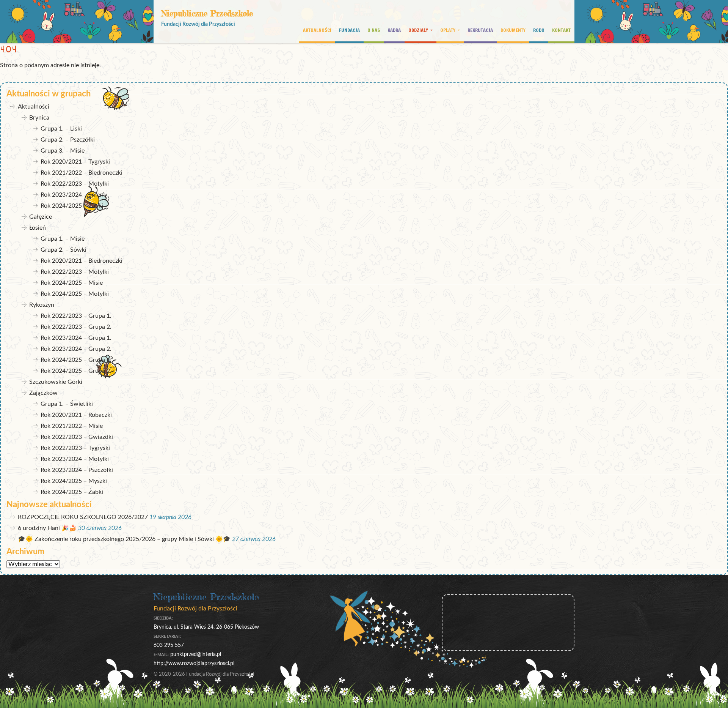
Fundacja (349, 30)
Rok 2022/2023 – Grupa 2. (76, 327)
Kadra (394, 30)
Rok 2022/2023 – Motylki (75, 184)
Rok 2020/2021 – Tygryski (75, 162)
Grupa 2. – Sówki (63, 250)
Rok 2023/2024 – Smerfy (74, 195)
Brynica (39, 118)
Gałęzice (40, 217)
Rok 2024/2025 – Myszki (74, 481)
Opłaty (448, 30)
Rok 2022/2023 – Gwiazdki (77, 437)
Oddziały (418, 30)
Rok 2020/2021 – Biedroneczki (81, 261)
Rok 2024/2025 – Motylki (75, 294)
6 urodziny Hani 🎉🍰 (47, 528)
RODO (538, 30)
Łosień (37, 228)
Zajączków (43, 393)
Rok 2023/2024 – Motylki (75, 459)
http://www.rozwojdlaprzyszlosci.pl (194, 663)
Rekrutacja (480, 30)
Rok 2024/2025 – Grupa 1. (76, 360)
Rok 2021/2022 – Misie (72, 426)
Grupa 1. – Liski (61, 129)
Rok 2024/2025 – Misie (72, 283)
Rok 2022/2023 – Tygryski (75, 448)
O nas (373, 30)
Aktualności (317, 30)
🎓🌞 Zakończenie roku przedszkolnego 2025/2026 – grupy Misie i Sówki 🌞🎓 (124, 539)
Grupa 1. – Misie (63, 239)
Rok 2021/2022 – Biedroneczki (81, 173)
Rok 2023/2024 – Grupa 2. (76, 349)
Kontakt (561, 30)
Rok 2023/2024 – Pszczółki (77, 470)
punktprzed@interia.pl (195, 654)
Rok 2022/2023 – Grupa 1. (76, 316)
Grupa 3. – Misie (63, 151)
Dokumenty (513, 30)
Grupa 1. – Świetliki (67, 404)
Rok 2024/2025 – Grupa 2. (76, 371)
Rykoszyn (41, 305)
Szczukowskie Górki (55, 382)
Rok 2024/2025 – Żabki (72, 206)
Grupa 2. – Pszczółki (68, 140)
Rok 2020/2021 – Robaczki (76, 415)
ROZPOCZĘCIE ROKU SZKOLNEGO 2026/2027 (83, 517)
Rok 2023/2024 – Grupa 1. (76, 338)
